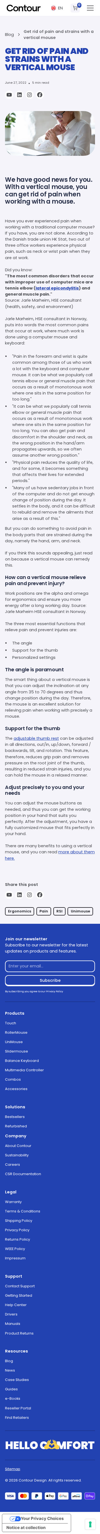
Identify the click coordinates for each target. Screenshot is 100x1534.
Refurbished (16, 1126)
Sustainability (17, 1155)
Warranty (13, 1201)
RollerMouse (16, 1032)
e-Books (12, 1398)
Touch (10, 1023)
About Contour (18, 1145)
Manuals (12, 1323)
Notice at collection (26, 1527)
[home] (23, 8)
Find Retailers (17, 1417)
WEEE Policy (15, 1248)
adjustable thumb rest (36, 738)
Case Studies (17, 1379)
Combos (13, 1079)
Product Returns (19, 1333)
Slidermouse (16, 1051)
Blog (9, 1361)
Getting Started (18, 1295)
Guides (11, 1389)
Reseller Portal (18, 1408)
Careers (12, 1164)
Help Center (16, 1304)
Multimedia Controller (24, 1070)
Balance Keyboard (22, 1060)
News (10, 1370)
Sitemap (12, 1469)
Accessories (16, 1088)
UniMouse (14, 1041)
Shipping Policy (18, 1220)
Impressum (15, 1258)
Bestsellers (15, 1116)
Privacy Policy (17, 1230)
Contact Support (20, 1286)
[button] (57, 8)
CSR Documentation (23, 1174)
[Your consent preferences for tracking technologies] (90, 1524)
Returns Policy (17, 1239)
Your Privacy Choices (42, 1518)
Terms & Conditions (22, 1211)
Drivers (11, 1314)
